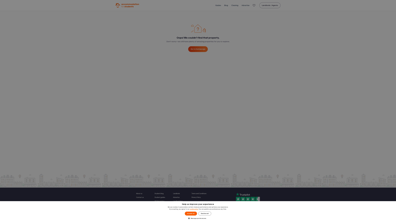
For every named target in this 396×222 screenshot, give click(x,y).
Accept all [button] (191, 213)
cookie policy (194, 209)
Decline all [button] (205, 213)
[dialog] (198, 211)
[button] (198, 218)
